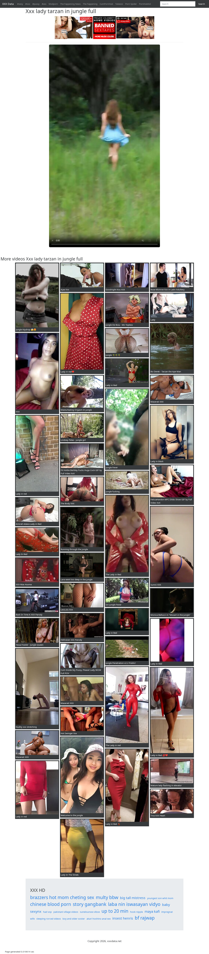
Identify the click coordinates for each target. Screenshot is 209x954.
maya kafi (152, 911)
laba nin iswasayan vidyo (134, 904)
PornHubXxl (145, 3)
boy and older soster (74, 918)
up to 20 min (115, 911)
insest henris (122, 918)
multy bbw (107, 897)
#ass (44, 3)
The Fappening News (70, 3)
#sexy (20, 3)
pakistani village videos (65, 911)
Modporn (53, 3)
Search (201, 3)
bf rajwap (145, 918)
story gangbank (89, 904)
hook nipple (136, 911)
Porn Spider (131, 3)
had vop (47, 911)
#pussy (36, 3)
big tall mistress (132, 897)
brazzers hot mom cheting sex (62, 897)
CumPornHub (106, 3)
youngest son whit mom (160, 898)
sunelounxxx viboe (90, 911)
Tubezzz (119, 3)
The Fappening (90, 3)
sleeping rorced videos (48, 918)
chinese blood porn (50, 904)
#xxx (27, 3)
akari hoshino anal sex (99, 918)
